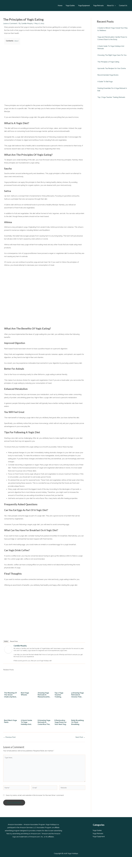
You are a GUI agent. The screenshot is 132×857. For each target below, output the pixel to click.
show (16, 41)
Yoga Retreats (98, 5)
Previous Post (9, 737)
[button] (115, 5)
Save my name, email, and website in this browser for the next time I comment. (35, 795)
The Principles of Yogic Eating (108, 62)
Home (60, 5)
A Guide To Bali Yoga (105, 81)
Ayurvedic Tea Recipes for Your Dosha (111, 68)
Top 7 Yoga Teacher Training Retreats (111, 97)
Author (6, 641)
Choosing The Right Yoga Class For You (111, 55)
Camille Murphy (20, 646)
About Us (110, 5)
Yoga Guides (70, 5)
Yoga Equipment (84, 5)
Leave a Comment (10, 23)
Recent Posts (14, 641)
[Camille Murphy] (8, 649)
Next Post (80, 737)
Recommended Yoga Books (107, 75)
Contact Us (123, 5)
